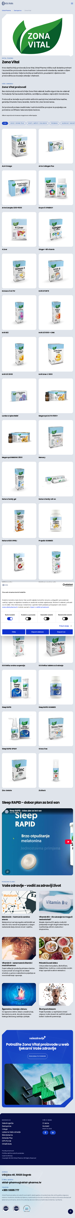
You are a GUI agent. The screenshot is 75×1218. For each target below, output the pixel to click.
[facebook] (45, 1133)
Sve (5, 123)
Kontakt (45, 1126)
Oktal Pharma (6, 10)
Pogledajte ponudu (37, 1056)
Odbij (14, 632)
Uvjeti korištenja (7, 1156)
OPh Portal (6, 1141)
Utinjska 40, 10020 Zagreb (16, 1174)
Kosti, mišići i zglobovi (37, 123)
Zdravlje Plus (7, 1138)
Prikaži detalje (64, 626)
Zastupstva (17, 10)
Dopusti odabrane (37, 632)
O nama (45, 1123)
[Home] (7, 3)
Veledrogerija (7, 1123)
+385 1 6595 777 (10, 1190)
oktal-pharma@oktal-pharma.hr (21, 1182)
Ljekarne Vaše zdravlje (11, 1132)
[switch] (28, 618)
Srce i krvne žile (17, 123)
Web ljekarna (7, 1135)
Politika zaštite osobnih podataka (13, 1153)
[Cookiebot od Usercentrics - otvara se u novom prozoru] (64, 585)
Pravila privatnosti (8, 1150)
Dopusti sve (61, 632)
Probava (54, 123)
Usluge (5, 1129)
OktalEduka (7, 1144)
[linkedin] (53, 1133)
